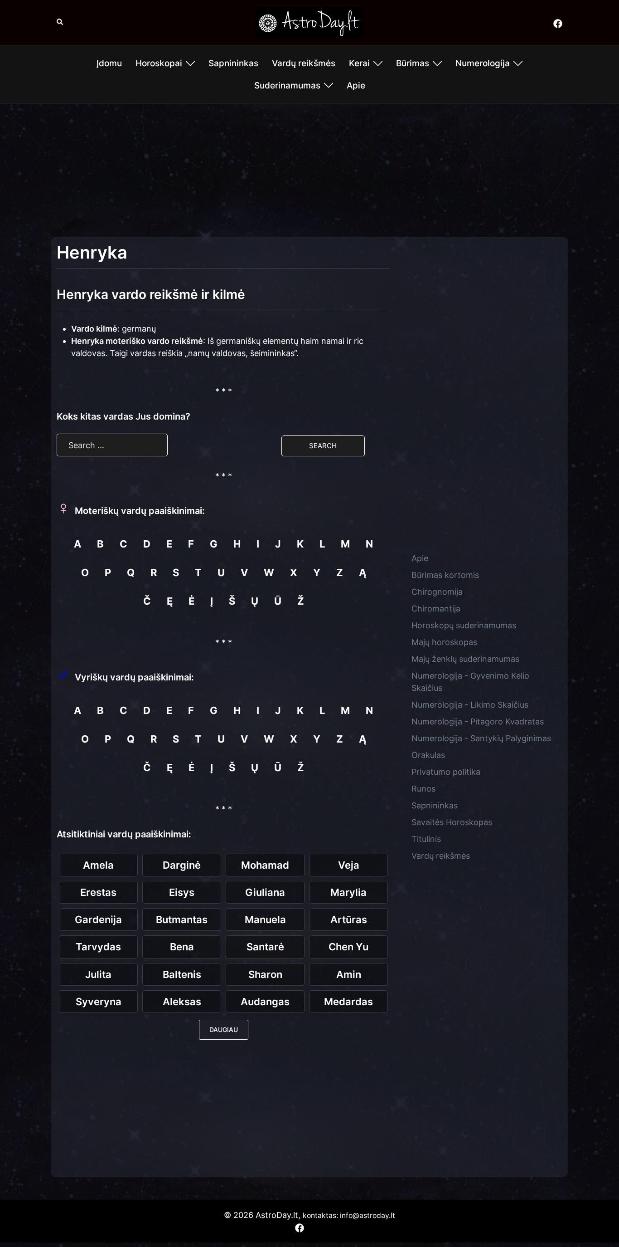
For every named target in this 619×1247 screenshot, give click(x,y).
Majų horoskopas (444, 642)
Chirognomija (437, 592)
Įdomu (109, 63)
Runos (423, 788)
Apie (356, 85)
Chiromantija (435, 608)
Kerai (359, 63)
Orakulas (428, 755)
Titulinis (426, 839)
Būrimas (412, 63)
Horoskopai (158, 63)
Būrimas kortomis (445, 575)
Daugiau (223, 1029)
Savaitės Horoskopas (451, 822)
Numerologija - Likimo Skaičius (469, 704)
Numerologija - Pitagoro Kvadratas (477, 721)
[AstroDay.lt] (309, 22)
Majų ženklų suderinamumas (465, 659)
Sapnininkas (233, 63)
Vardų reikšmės (303, 63)
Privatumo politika (445, 772)
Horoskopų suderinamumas (463, 625)
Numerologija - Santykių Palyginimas (481, 738)
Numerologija (482, 63)
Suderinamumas (287, 85)
